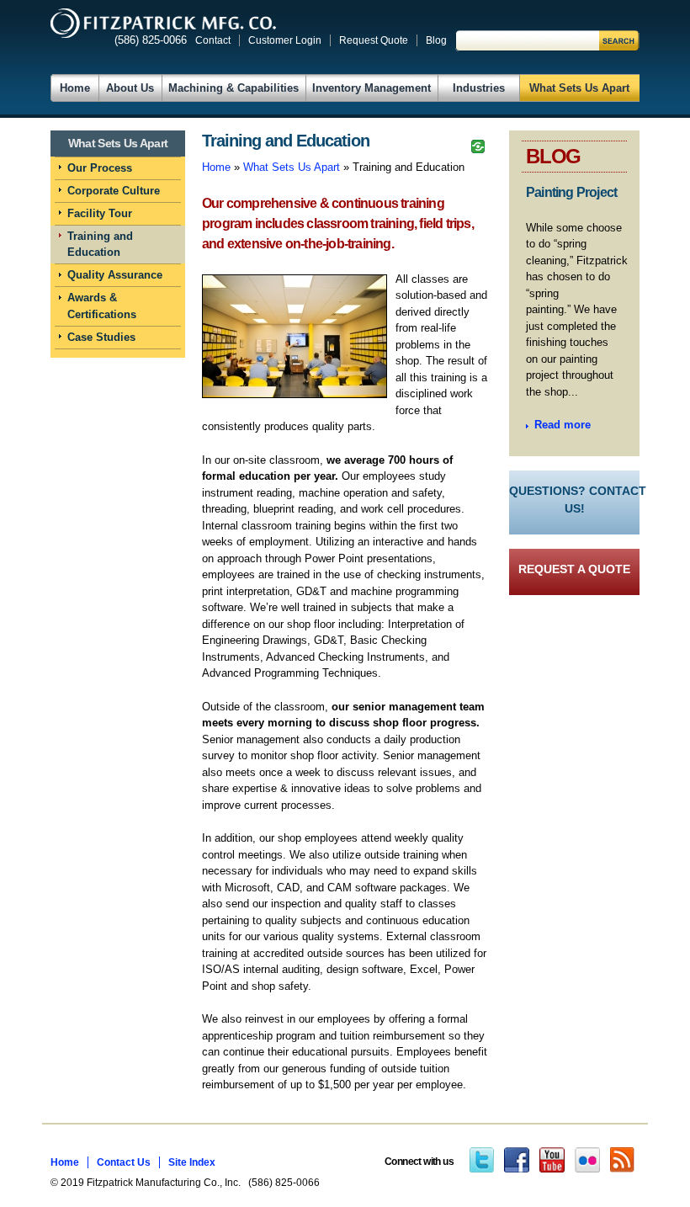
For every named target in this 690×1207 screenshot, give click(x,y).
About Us (130, 88)
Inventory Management (371, 88)
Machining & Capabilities (233, 88)
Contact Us (124, 1162)
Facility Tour (99, 213)
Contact (213, 40)
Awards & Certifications (101, 306)
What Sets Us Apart (579, 88)
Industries (479, 88)
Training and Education (100, 244)
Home (75, 88)
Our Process (99, 168)
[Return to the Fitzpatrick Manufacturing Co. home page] (163, 23)
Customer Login (284, 40)
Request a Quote (574, 569)
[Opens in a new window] (481, 1161)
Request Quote (373, 40)
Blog (436, 40)
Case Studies (101, 337)
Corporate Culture (113, 190)
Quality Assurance (114, 275)
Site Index (191, 1162)
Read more (562, 424)
